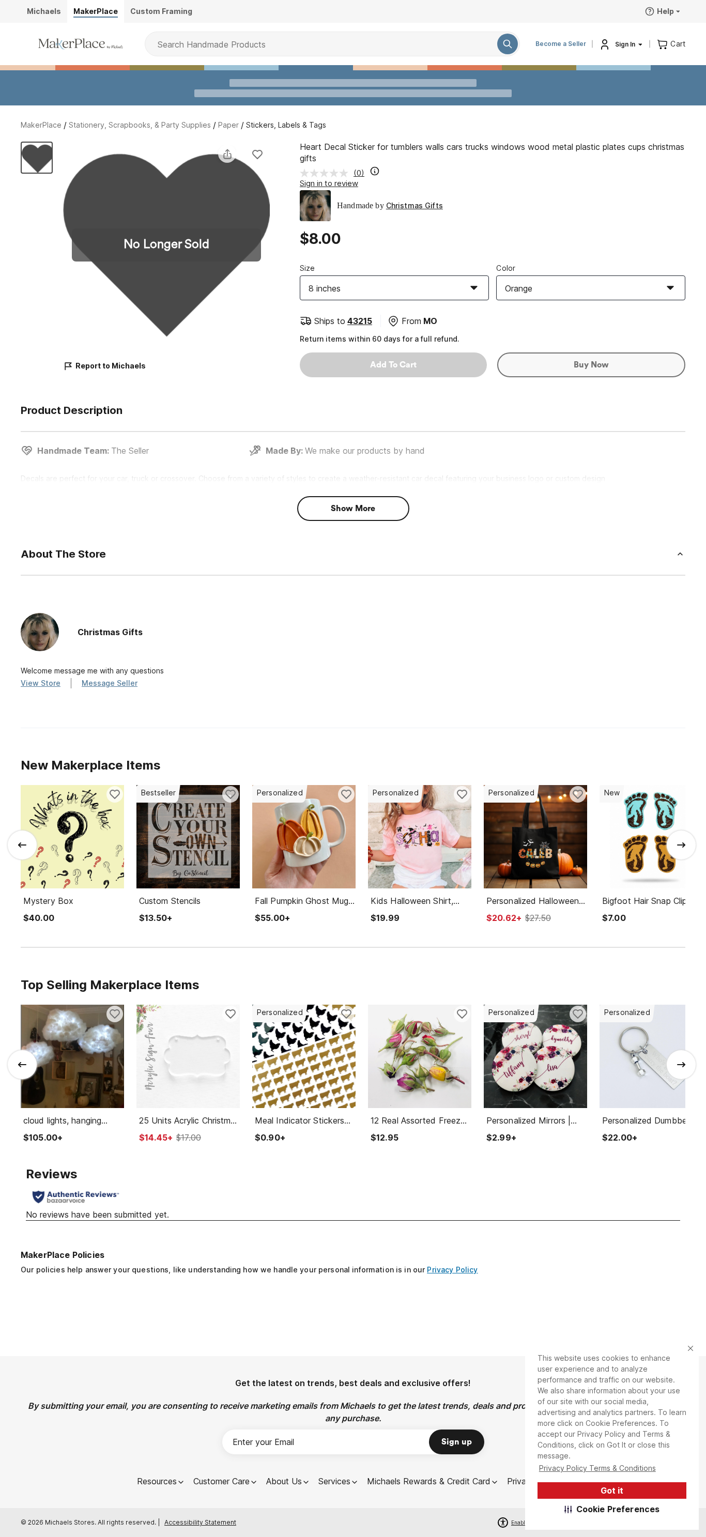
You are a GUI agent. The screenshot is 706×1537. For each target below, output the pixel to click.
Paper (228, 124)
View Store (40, 683)
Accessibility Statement (200, 1522)
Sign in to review (329, 183)
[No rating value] (327, 173)
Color (505, 268)
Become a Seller (560, 44)
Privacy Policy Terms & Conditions (597, 1468)
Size (307, 268)
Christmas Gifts (414, 205)
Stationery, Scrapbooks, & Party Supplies (140, 124)
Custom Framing (161, 11)
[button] (612, 1509)
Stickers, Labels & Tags (286, 124)
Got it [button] (612, 1490)
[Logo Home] (80, 44)
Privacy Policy (452, 1269)
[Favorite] (257, 154)
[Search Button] (507, 44)
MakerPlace (41, 124)
